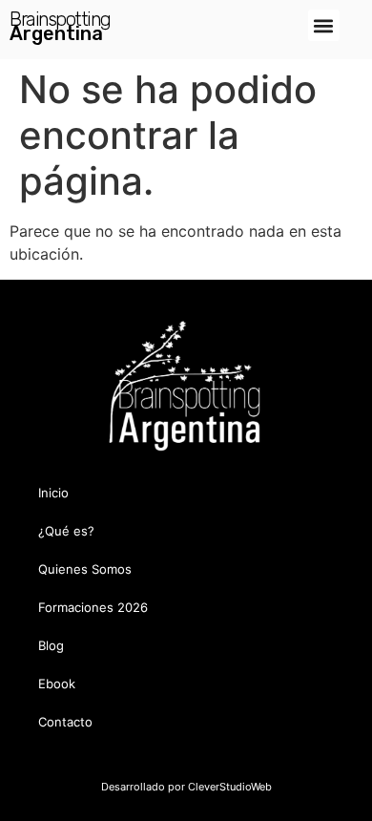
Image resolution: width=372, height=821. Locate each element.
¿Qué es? (66, 530)
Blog (51, 645)
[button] (324, 25)
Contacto (65, 721)
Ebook (56, 683)
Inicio (53, 492)
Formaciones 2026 (93, 607)
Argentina (56, 33)
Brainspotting (60, 19)
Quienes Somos (85, 569)
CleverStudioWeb (228, 786)
